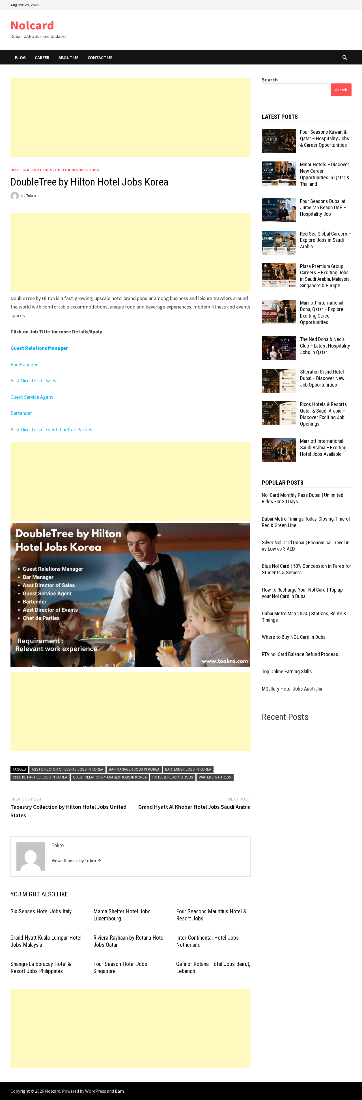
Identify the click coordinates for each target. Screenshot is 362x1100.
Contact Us (100, 57)
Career (42, 57)
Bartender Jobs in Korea (188, 769)
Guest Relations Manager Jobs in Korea (110, 777)
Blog (20, 57)
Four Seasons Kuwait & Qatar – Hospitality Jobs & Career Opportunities (324, 138)
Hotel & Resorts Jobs (77, 169)
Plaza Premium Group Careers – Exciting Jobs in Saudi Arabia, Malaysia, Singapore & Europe (325, 276)
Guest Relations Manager (39, 348)
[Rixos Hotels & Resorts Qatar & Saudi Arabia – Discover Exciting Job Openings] (279, 405)
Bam (119, 1091)
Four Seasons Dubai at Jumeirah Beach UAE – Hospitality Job (323, 207)
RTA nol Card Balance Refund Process (300, 654)
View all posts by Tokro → (76, 860)
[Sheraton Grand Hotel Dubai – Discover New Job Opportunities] (279, 372)
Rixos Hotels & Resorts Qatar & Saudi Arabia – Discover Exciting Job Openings (323, 414)
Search (270, 79)
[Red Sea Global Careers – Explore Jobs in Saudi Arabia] (279, 234)
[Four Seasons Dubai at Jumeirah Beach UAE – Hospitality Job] (279, 202)
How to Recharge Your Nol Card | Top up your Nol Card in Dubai (302, 593)
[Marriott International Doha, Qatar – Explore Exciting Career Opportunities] (279, 303)
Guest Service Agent (31, 397)
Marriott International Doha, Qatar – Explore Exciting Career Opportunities (321, 312)
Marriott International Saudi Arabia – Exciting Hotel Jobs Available (323, 447)
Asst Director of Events (35, 429)
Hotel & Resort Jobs (31, 169)
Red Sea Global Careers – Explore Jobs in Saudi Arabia (325, 240)
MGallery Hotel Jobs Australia (292, 689)
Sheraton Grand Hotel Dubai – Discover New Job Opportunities (322, 378)
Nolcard (32, 25)
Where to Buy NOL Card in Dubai (294, 637)
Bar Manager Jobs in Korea (134, 769)
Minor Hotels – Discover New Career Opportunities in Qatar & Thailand (324, 174)
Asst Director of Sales (33, 380)
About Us (69, 57)
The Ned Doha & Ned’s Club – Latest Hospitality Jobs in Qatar (325, 345)
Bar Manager (24, 364)
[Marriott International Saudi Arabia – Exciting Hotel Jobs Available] (279, 442)
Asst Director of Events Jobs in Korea (67, 769)
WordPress (95, 1091)
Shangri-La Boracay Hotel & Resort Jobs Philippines (40, 967)
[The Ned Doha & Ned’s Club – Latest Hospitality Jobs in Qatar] (279, 340)
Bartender (21, 413)
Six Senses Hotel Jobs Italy (41, 911)
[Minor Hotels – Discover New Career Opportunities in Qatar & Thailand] (279, 165)
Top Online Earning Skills (287, 671)
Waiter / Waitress (215, 777)
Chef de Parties (76, 429)
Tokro (31, 195)
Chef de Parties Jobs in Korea (40, 777)
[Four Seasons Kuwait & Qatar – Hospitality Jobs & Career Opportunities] (279, 133)
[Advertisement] (130, 117)
